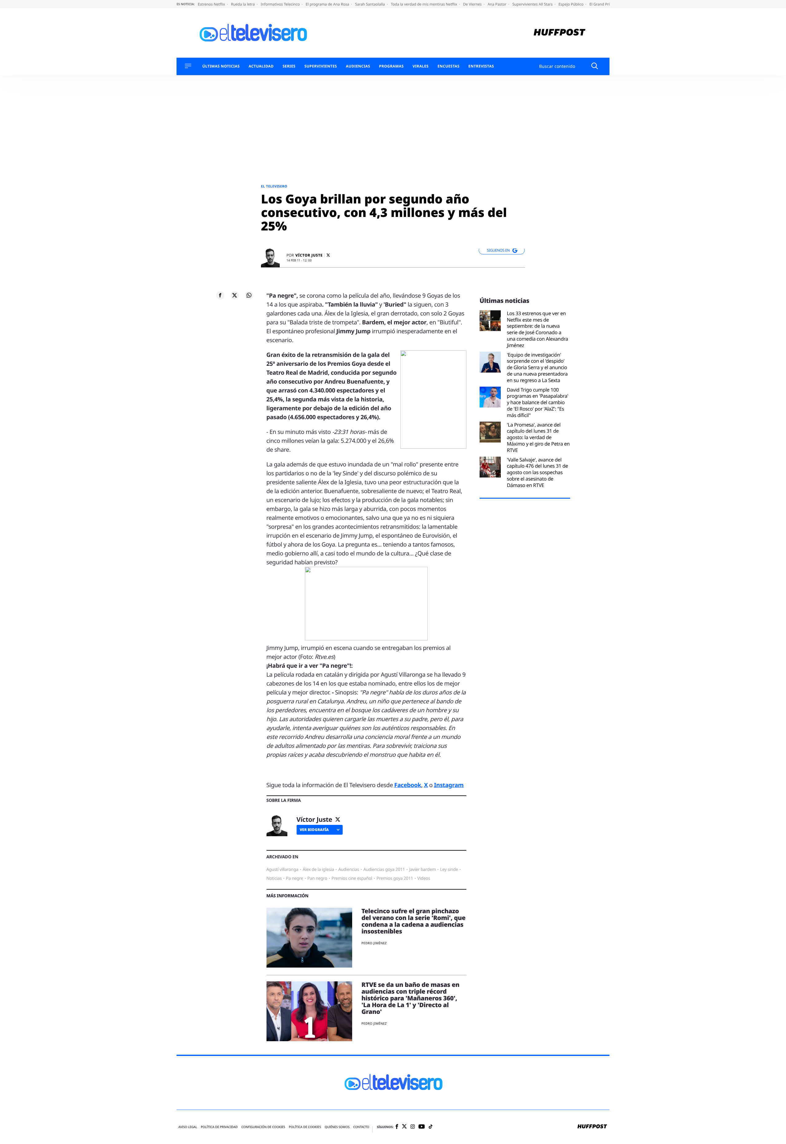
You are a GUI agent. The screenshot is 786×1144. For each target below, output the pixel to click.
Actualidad (261, 66)
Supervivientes (320, 66)
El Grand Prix (601, 4)
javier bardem (422, 869)
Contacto (361, 1127)
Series (288, 66)
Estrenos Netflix (212, 4)
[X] (328, 255)
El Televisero (274, 186)
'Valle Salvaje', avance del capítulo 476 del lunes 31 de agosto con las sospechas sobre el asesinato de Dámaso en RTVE (537, 473)
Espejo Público (571, 4)
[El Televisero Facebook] (396, 1127)
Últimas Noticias (221, 66)
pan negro (317, 878)
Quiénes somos (337, 1127)
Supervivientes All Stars (533, 4)
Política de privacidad (219, 1127)
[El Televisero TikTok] (431, 1127)
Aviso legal (187, 1127)
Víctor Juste (309, 255)
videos (423, 878)
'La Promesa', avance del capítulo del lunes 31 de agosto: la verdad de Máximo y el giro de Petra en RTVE (538, 438)
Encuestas (449, 66)
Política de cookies (305, 1127)
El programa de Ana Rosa (328, 4)
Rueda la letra (243, 4)
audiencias (348, 869)
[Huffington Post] (559, 33)
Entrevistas (481, 66)
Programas (391, 66)
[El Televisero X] (404, 1127)
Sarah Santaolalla (370, 4)
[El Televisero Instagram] (413, 1127)
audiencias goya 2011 (384, 869)
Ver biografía (314, 829)
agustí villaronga (282, 869)
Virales (421, 66)
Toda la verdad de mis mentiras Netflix (424, 4)
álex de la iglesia (318, 869)
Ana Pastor (497, 4)
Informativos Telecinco (281, 4)
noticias (274, 878)
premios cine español (352, 878)
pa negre (294, 878)
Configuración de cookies (263, 1127)
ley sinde (449, 869)
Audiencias (358, 66)
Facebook (407, 785)
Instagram (449, 785)
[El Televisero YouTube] (421, 1127)
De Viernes (473, 4)
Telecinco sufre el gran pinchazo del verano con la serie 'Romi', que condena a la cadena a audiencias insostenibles (413, 921)
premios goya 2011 (394, 878)
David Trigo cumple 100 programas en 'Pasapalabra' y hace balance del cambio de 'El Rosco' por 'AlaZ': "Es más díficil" (537, 403)
